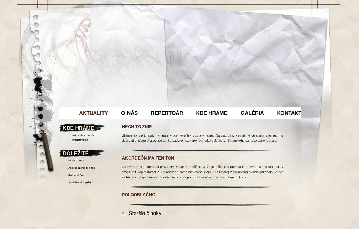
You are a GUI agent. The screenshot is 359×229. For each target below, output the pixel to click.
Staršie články (141, 213)
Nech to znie (137, 126)
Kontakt (289, 113)
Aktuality (93, 113)
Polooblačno (138, 195)
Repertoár (167, 113)
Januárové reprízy (80, 182)
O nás (129, 113)
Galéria (252, 113)
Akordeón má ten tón (148, 158)
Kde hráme (211, 113)
